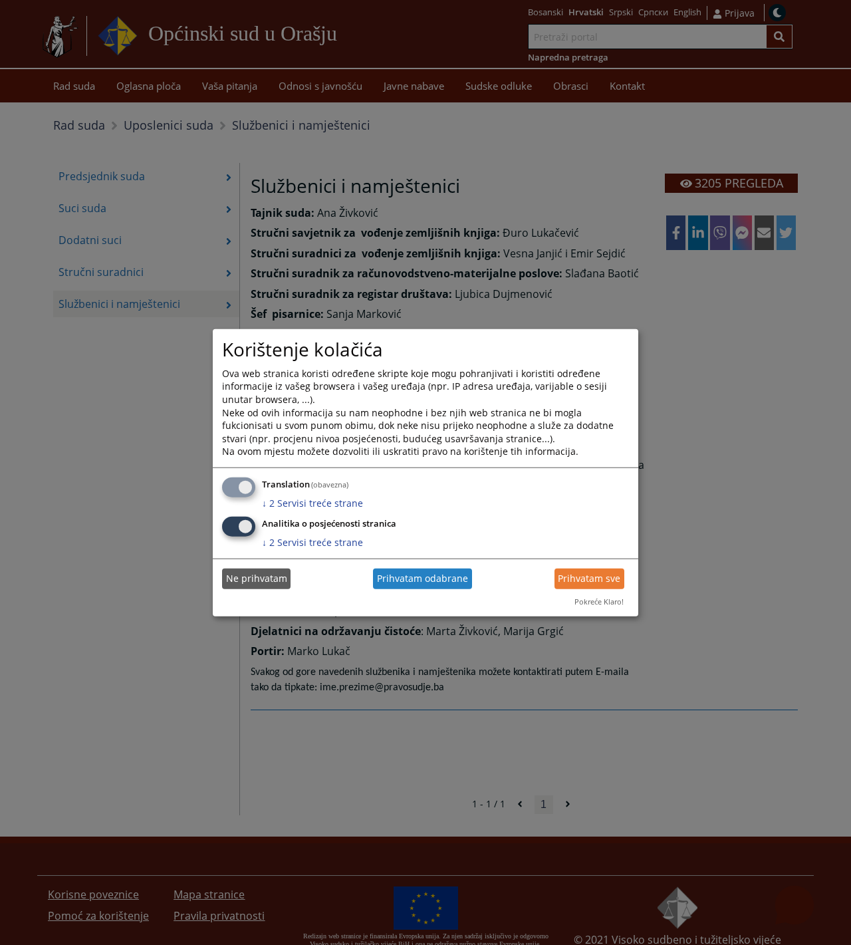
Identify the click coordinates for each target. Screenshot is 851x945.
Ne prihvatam (256, 578)
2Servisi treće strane (312, 503)
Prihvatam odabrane (422, 578)
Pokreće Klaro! (599, 602)
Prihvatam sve (589, 578)
